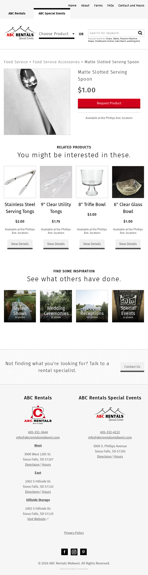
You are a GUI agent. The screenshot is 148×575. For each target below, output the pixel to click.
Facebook (64, 552)
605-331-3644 (38, 432)
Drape (91, 41)
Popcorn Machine (128, 38)
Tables (116, 38)
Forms (98, 5)
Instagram (74, 552)
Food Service (16, 62)
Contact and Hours (131, 5)
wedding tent (133, 41)
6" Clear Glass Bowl (128, 208)
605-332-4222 (110, 432)
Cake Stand (120, 41)
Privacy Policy (74, 533)
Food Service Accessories (57, 62)
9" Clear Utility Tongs (56, 208)
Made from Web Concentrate (74, 568)
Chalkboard (100, 41)
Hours (46, 464)
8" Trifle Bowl (92, 204)
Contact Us (132, 367)
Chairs (109, 38)
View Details (20, 244)
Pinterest (83, 552)
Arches (110, 41)
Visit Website (36, 519)
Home (72, 5)
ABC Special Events (52, 13)
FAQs (110, 5)
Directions (32, 464)
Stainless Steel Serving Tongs (20, 208)
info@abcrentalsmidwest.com (38, 437)
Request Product (109, 103)
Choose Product (54, 34)
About (85, 5)
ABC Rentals (16, 13)
